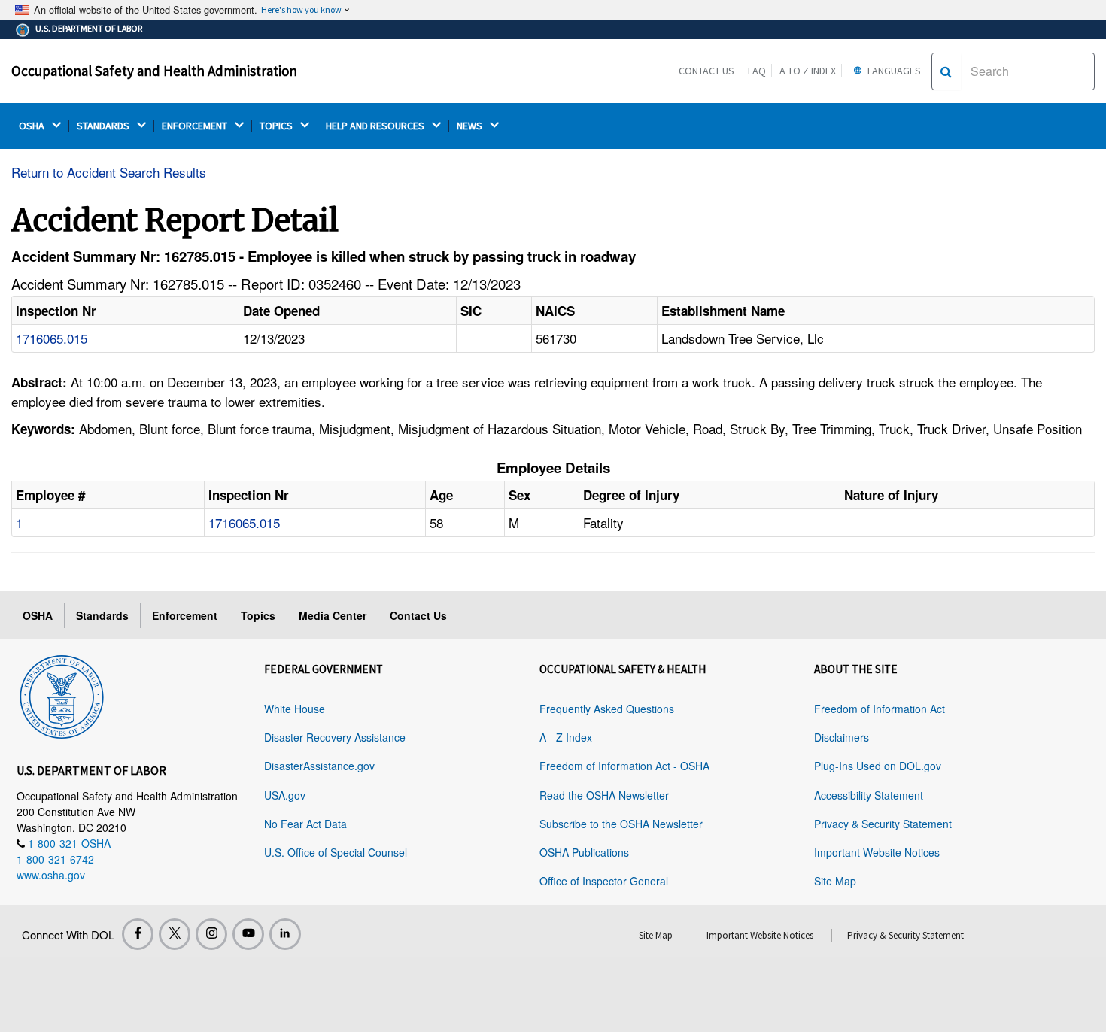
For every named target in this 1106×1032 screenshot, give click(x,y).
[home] (62, 694)
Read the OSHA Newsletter (604, 795)
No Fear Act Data (305, 823)
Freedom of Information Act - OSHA (624, 765)
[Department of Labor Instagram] (211, 934)
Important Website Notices (877, 852)
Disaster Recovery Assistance (335, 737)
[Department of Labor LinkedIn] (285, 934)
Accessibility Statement (868, 795)
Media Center (332, 615)
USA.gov (284, 795)
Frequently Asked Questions (606, 708)
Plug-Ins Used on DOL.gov (877, 765)
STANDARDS (104, 126)
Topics (258, 615)
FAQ (757, 70)
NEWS (471, 126)
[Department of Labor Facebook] (137, 934)
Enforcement (184, 615)
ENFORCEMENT (195, 126)
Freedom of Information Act (879, 708)
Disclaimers (841, 737)
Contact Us (706, 70)
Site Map (835, 880)
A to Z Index (807, 70)
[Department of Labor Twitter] (174, 934)
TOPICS (277, 126)
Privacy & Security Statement (883, 823)
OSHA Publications (584, 852)
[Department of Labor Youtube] (248, 934)
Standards (102, 615)
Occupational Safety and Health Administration (154, 71)
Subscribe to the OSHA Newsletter (621, 823)
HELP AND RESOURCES (376, 126)
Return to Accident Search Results (108, 171)
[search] (946, 71)
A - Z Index (565, 737)
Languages (893, 70)
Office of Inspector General (603, 880)
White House (294, 708)
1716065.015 (51, 338)
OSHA (33, 126)
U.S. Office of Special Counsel (335, 852)
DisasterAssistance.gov (319, 765)
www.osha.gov (51, 874)
